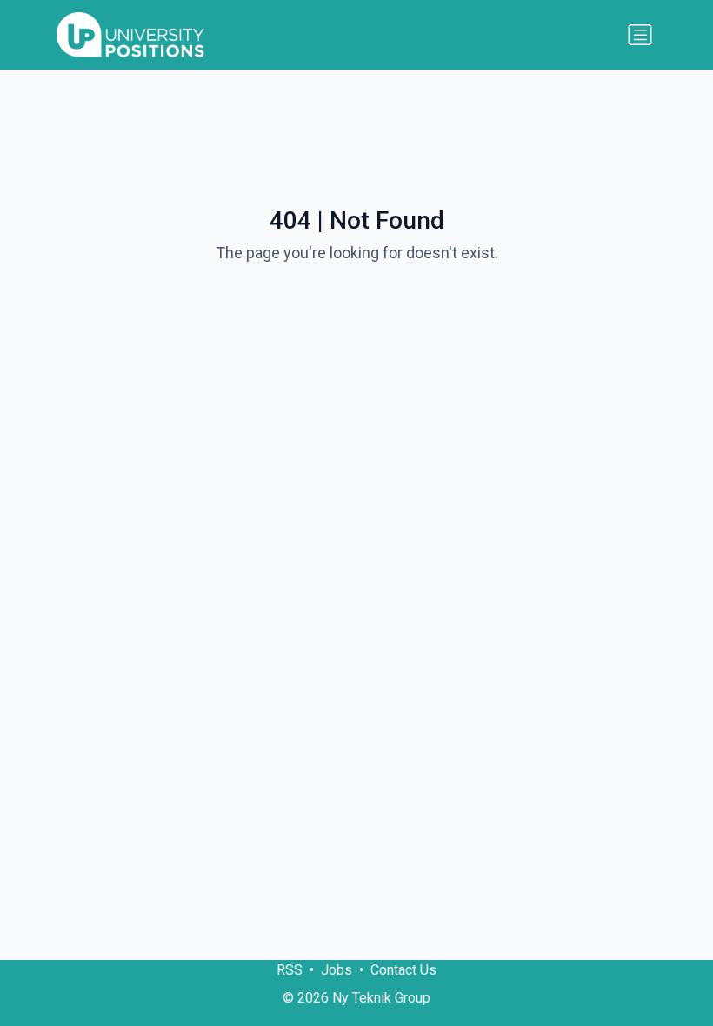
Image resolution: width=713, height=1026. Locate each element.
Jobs (336, 970)
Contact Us (403, 970)
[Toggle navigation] (639, 34)
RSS (290, 970)
